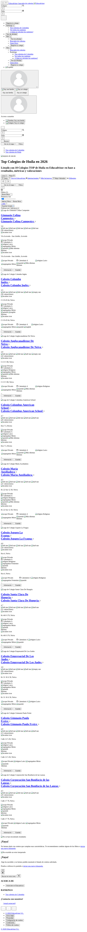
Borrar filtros (17, 201)
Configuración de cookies (14, 920)
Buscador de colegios (17, 41)
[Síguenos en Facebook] (8, 908)
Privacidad (9, 918)
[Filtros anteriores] (3, 181)
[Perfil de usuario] (20, 79)
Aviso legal (10, 915)
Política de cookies (12, 925)
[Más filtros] (8, 181)
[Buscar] (3, 127)
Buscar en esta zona (8, 876)
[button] (45, 67)
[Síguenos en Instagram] (14, 908)
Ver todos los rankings (18, 30)
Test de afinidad (11, 34)
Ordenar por (5, 208)
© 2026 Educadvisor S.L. (14, 913)
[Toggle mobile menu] (4, 3)
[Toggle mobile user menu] (19, 104)
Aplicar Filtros (6, 201)
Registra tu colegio (12, 23)
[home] (6, 148)
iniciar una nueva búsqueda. (33, 866)
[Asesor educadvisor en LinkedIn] (3, 908)
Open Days (14, 43)
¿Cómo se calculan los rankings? (21, 32)
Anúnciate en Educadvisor (15, 885)
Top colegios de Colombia (19, 28)
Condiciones (10, 923)
